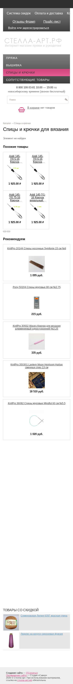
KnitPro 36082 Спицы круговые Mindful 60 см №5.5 (36, 403)
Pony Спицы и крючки (27, 514)
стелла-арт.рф (24, 680)
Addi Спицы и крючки (26, 459)
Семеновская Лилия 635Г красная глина (44, 615)
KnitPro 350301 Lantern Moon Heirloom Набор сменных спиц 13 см (37, 366)
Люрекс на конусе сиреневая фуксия (42, 634)
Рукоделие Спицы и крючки (31, 572)
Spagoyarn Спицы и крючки (32, 526)
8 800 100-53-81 (25, 87)
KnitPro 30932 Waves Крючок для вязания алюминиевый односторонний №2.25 (37, 327)
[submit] (66, 101)
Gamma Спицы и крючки (28, 485)
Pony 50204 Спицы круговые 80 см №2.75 (37, 287)
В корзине (33, 107)
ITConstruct (32, 673)
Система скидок (19, 13)
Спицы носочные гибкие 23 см (34, 578)
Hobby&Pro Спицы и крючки (32, 491)
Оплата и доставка (49, 13)
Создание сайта (14, 673)
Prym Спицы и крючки (27, 520)
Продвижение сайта (16, 675)
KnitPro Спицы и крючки (29, 508)
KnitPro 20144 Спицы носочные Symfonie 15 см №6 (36, 248)
